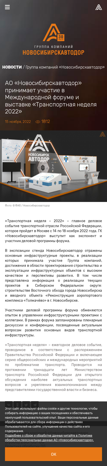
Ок (53, 454)
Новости (12, 67)
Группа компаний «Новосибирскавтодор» (65, 67)
